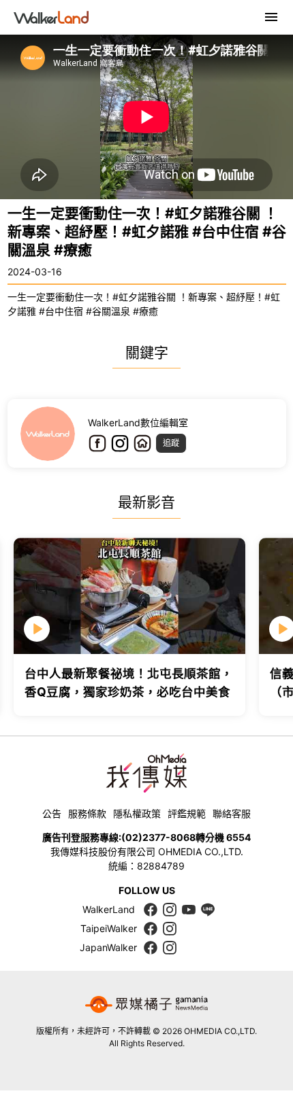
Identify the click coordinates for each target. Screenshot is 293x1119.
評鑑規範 (187, 813)
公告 (51, 813)
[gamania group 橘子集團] (146, 1004)
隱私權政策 (137, 813)
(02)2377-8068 (158, 837)
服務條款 (87, 813)
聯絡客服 (232, 813)
